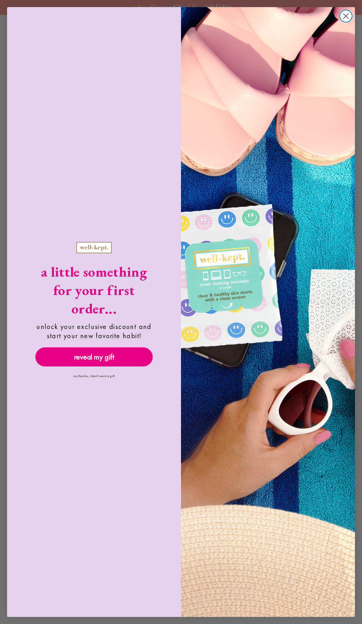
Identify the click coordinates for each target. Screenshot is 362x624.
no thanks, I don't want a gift (94, 376)
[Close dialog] (346, 16)
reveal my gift (94, 357)
